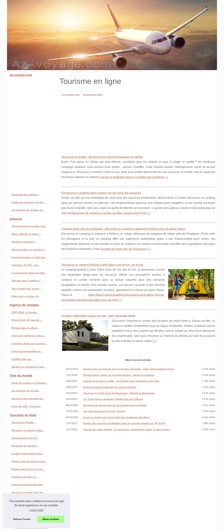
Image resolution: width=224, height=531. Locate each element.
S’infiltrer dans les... (22, 359)
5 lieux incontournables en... (27, 351)
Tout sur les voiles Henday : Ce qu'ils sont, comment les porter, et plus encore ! (126, 429)
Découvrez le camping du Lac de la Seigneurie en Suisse (114, 405)
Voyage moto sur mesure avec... (29, 461)
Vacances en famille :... (24, 422)
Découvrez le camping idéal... (27, 430)
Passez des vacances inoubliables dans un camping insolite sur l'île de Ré (124, 423)
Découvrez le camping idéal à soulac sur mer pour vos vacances (101, 192)
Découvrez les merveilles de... (28, 398)
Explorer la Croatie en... (24, 476)
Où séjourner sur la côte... (25, 390)
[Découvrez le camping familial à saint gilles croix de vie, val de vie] (191, 284)
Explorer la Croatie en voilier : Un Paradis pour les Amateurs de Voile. (121, 381)
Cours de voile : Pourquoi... (26, 406)
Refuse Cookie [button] (22, 519)
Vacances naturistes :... (24, 241)
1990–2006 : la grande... (25, 312)
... (166, 177)
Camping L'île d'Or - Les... (25, 265)
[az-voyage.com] (112, 35)
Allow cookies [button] (50, 519)
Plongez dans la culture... (25, 327)
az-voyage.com (71, 94)
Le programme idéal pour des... (28, 272)
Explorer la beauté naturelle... (27, 484)
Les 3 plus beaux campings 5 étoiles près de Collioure (113, 399)
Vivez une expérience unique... (28, 335)
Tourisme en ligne (92, 94)
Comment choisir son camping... (29, 343)
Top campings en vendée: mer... (29, 226)
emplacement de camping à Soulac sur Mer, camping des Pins (106, 213)
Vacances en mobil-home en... (28, 492)
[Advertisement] (138, 123)
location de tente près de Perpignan (123, 248)
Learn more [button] (36, 510)
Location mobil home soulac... (27, 453)
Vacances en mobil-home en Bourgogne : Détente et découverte (118, 393)
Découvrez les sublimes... (25, 194)
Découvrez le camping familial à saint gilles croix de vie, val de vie (102, 264)
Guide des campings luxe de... (28, 202)
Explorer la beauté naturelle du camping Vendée (109, 387)
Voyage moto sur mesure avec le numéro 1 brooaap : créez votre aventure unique (128, 369)
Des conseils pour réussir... (26, 288)
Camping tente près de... (25, 438)
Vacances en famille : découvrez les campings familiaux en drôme (102, 156)
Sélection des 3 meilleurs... (26, 280)
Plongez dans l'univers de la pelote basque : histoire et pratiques (119, 375)
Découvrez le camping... (24, 445)
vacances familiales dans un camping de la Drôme (131, 177)
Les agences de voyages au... (28, 210)
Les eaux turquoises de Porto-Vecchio (104, 411)
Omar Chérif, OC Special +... (27, 320)
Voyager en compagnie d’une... (28, 366)
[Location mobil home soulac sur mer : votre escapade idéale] (85, 335)
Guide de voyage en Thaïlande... (29, 383)
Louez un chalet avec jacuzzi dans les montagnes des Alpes (116, 417)
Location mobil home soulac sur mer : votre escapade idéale (98, 315)
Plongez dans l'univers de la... (27, 469)
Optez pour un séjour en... (25, 296)
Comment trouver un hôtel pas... (29, 257)
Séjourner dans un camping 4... (28, 249)
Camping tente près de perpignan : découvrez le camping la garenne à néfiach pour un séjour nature (123, 228)
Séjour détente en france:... (26, 234)
